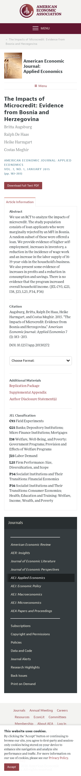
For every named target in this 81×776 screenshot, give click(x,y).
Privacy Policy (58, 758)
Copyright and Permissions (30, 634)
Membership (24, 724)
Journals (15, 523)
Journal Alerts (21, 659)
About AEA (45, 724)
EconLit (39, 717)
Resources (22, 717)
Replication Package (24, 386)
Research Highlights (25, 667)
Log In (61, 724)
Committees (57, 717)
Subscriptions (21, 626)
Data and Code (21, 651)
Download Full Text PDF (23, 185)
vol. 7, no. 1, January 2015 (27, 169)
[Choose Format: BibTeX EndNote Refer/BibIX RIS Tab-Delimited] (40, 360)
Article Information (20, 202)
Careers (62, 710)
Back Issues (19, 676)
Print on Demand (23, 684)
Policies (16, 642)
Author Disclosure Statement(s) (33, 399)
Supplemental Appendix (28, 392)
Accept (11, 767)
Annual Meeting (41, 710)
